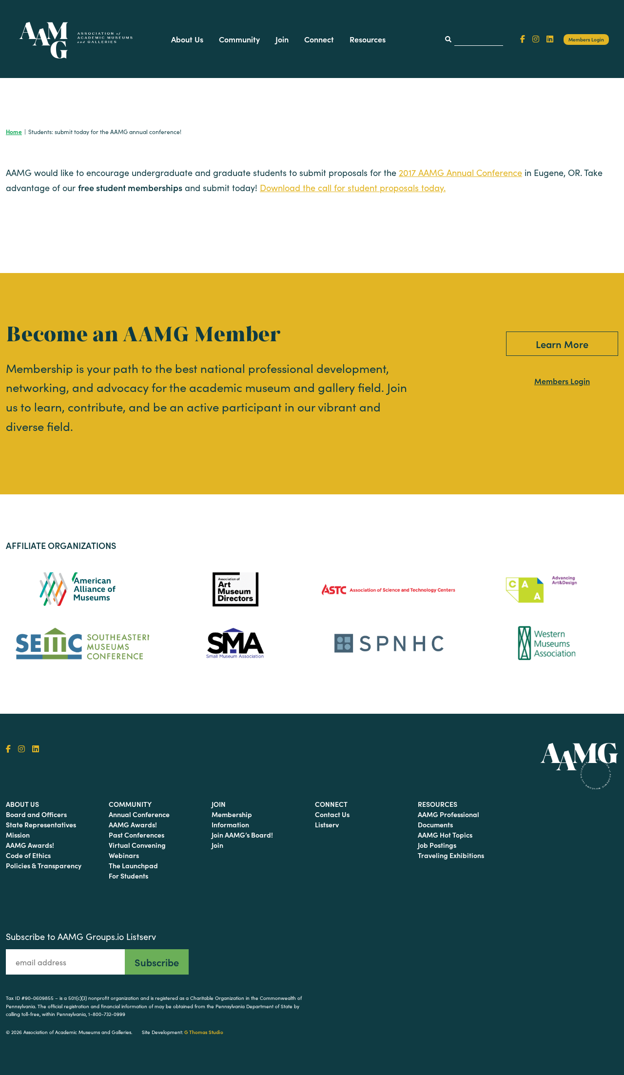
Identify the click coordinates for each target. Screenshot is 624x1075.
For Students (128, 875)
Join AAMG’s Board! (242, 835)
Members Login (586, 39)
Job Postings (437, 845)
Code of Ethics (28, 855)
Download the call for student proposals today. (353, 188)
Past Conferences (136, 835)
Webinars (124, 855)
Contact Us (332, 814)
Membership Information (232, 819)
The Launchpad (133, 865)
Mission (18, 835)
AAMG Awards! (30, 845)
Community (239, 39)
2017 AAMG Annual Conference (460, 172)
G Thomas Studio (203, 1032)
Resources (368, 39)
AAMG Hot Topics (445, 835)
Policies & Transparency (43, 865)
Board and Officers (36, 814)
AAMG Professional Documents (448, 819)
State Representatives (41, 824)
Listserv (327, 824)
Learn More (562, 344)
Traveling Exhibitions (451, 855)
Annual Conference (139, 814)
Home (14, 131)
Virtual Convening (137, 845)
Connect (319, 39)
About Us (187, 39)
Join (282, 39)
